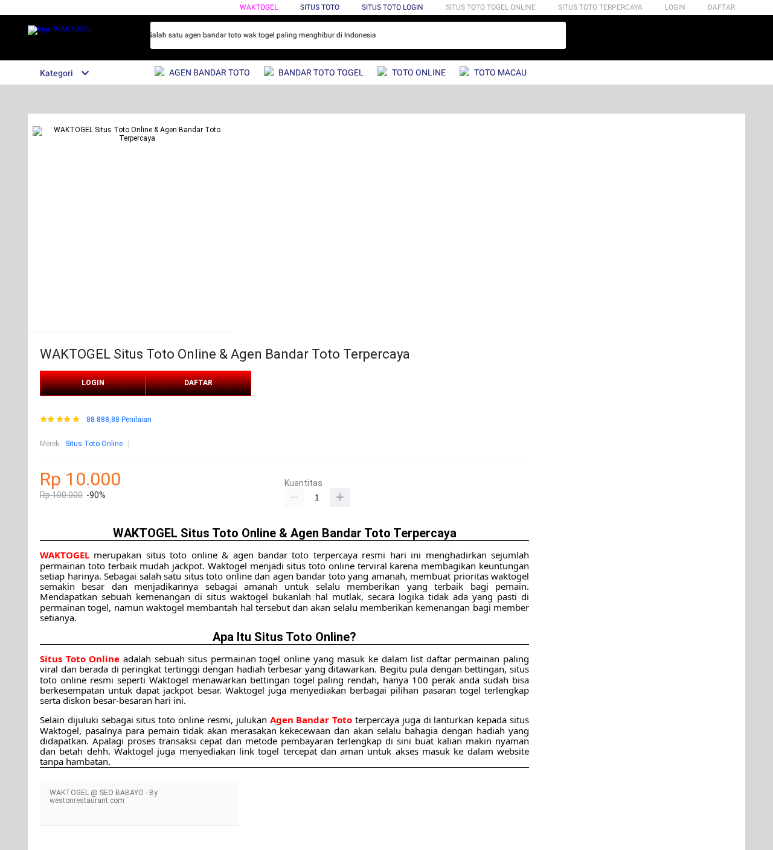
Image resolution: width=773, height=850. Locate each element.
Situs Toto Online (94, 443)
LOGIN (675, 7)
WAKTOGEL (259, 7)
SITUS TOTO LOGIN (392, 7)
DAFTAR (721, 7)
